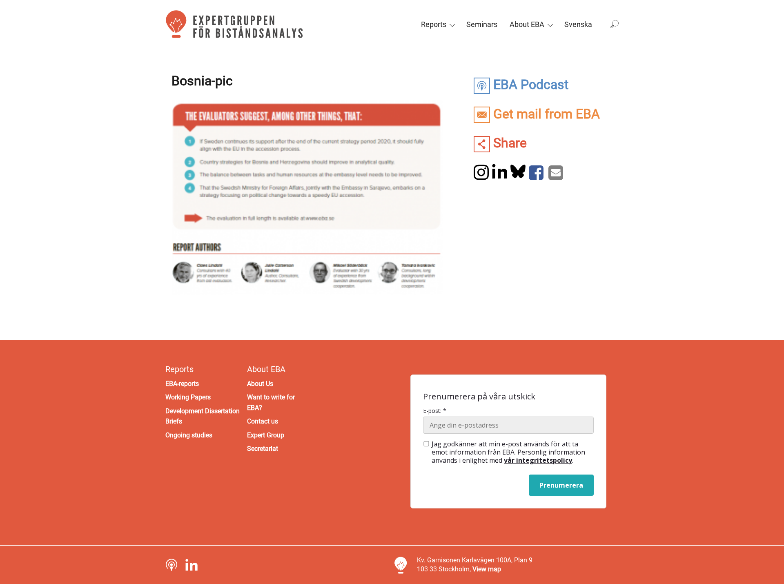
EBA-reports (182, 384)
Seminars (481, 24)
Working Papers (188, 397)
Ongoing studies (188, 435)
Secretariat (262, 448)
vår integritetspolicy (538, 460)
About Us (260, 384)
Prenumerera (561, 485)
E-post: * (434, 411)
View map (486, 569)
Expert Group (265, 435)
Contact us (262, 421)
